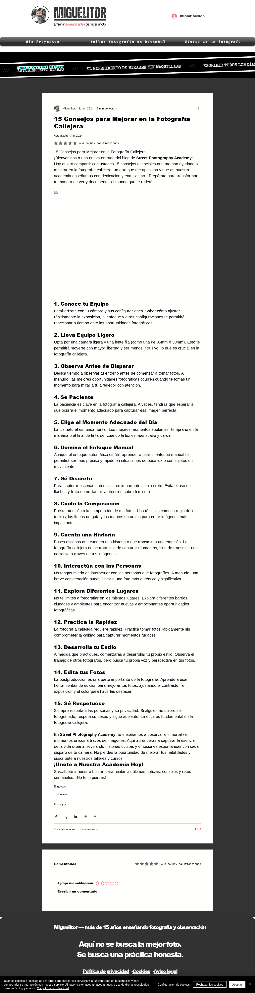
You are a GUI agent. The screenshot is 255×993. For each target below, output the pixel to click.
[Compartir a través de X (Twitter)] (66, 817)
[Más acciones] (198, 108)
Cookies (141, 971)
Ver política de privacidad (53, 988)
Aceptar (237, 984)
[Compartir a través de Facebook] (56, 817)
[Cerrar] (250, 984)
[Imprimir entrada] (95, 817)
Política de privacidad (106, 971)
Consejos (62, 794)
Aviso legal (165, 971)
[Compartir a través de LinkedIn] (75, 817)
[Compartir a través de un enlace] (85, 817)
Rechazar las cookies (209, 984)
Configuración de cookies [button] (174, 984)
